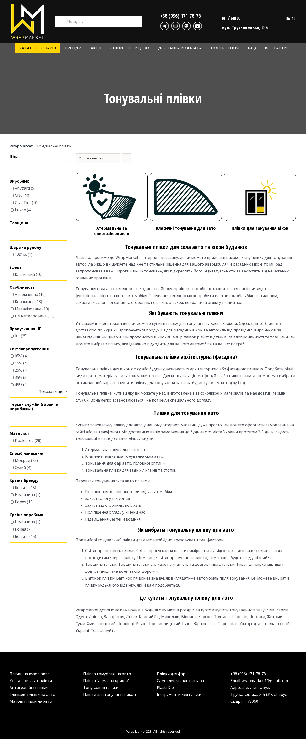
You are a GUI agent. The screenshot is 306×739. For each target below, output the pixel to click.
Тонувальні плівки (100, 687)
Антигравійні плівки (29, 687)
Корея (20, 502)
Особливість (22, 287)
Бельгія (21, 487)
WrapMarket (21, 146)
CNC (19, 195)
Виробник (19, 181)
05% (18, 356)
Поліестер (24, 440)
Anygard (22, 188)
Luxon (20, 209)
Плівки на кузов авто (30, 673)
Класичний (25, 274)
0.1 (17, 336)
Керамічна (24, 301)
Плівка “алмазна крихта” (106, 680)
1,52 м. (21, 254)
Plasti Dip (165, 687)
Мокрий (22, 460)
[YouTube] (197, 25)
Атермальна (26, 294)
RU (294, 19)
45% (18, 384)
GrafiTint (23, 202)
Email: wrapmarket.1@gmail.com (259, 680)
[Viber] (186, 25)
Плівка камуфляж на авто (107, 673)
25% (18, 370)
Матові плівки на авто (31, 701)
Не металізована (31, 316)
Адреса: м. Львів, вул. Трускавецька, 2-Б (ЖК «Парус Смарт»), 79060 (258, 694)
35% (18, 377)
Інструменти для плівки (179, 694)
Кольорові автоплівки (31, 680)
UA (288, 19)
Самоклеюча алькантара (180, 680)
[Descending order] (126, 158)
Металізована (28, 308)
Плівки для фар (171, 673)
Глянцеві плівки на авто (32, 694)
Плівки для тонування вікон (109, 694)
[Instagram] (175, 25)
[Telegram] (164, 25)
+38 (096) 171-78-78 (180, 15)
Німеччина (25, 494)
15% (18, 363)
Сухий (20, 467)
